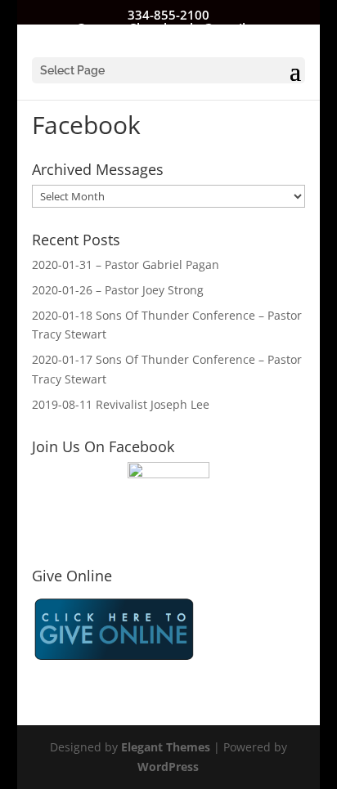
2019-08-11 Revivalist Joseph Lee (120, 404)
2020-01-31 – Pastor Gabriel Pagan (125, 264)
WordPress (168, 766)
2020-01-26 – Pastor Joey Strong (118, 290)
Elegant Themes (165, 747)
